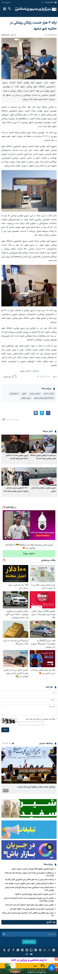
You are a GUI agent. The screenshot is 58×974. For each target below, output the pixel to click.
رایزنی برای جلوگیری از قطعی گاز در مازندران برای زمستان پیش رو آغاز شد (28, 914)
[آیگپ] (31, 950)
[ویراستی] (18, 950)
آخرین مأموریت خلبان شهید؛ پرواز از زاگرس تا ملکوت (34, 894)
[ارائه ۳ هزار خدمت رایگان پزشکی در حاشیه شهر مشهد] (29, 58)
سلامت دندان (49, 393)
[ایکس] (49, 950)
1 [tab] (13, 743)
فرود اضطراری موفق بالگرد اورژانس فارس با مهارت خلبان (33, 869)
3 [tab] (7, 743)
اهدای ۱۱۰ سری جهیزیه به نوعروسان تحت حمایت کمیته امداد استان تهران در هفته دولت (29, 899)
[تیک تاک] (9, 950)
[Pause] (5, 537)
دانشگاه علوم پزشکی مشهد (44, 398)
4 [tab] (4, 743)
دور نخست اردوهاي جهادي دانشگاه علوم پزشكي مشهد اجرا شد (43, 457)
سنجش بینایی (35, 393)
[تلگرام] (54, 950)
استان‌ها (36, 371)
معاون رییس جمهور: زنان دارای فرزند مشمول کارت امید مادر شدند (29, 904)
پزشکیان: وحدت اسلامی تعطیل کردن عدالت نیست (36, 787)
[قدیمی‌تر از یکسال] (43, 444)
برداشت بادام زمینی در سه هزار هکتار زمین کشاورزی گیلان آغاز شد (29, 879)
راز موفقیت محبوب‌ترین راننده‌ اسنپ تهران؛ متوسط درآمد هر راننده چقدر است (29, 874)
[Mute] (9, 537)
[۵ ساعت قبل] (29, 765)
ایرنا (33, 9)
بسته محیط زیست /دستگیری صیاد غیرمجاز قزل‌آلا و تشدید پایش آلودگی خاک (29, 889)
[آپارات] (40, 950)
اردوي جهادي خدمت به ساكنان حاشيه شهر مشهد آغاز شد (17, 457)
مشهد (24, 393)
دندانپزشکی (14, 393)
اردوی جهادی (26, 398)
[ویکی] (31, 954)
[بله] (36, 950)
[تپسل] (3, 507)
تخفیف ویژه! (29, 554)
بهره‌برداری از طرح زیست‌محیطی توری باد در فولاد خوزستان (32, 909)
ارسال (5, 729)
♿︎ (52, 967)
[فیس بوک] (13, 950)
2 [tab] (10, 743)
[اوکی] (4, 950)
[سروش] (22, 950)
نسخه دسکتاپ (29, 941)
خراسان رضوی (25, 371)
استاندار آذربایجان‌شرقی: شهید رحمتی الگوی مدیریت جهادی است (29, 883)
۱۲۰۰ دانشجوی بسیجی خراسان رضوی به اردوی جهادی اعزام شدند (15, 490)
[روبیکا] (45, 950)
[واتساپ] (27, 954)
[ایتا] (27, 950)
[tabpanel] (29, 770)
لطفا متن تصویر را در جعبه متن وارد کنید (41, 719)
